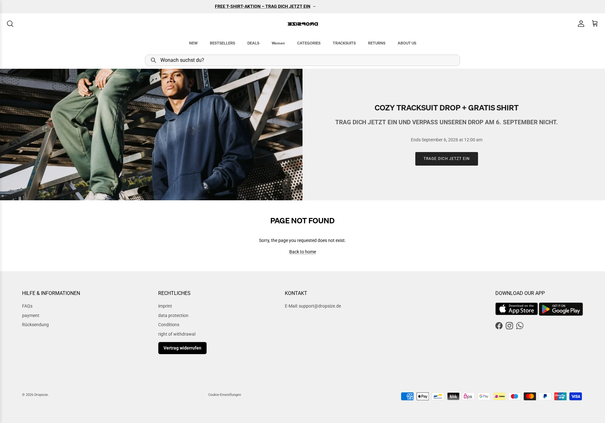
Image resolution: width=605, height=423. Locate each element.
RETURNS (376, 43)
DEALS (253, 43)
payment (30, 315)
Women (278, 43)
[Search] (10, 23)
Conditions (168, 324)
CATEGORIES (308, 43)
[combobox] (302, 60)
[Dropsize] (302, 24)
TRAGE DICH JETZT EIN (447, 158)
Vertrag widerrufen (182, 347)
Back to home (302, 251)
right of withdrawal (176, 334)
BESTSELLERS (222, 43)
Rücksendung (35, 324)
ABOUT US (407, 43)
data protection (173, 315)
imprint (165, 305)
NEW (193, 43)
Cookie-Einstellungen (224, 395)
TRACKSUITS (344, 43)
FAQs (27, 305)
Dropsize (41, 395)
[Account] (580, 23)
